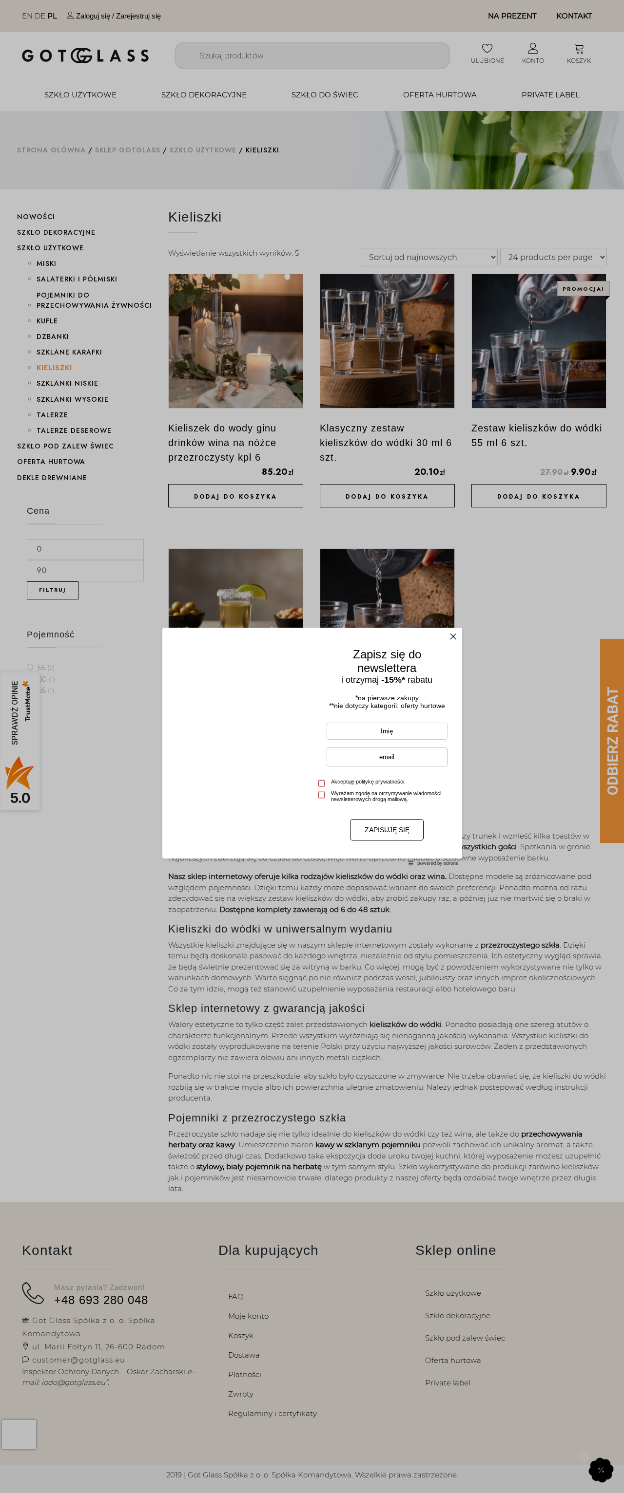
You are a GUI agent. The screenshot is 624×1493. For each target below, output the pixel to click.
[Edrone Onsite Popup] (312, 746)
